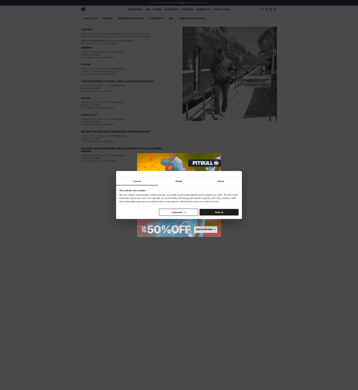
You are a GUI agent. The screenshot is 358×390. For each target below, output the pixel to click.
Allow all (219, 212)
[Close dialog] (217, 156)
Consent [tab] (137, 181)
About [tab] (221, 181)
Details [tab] (179, 181)
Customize (177, 212)
